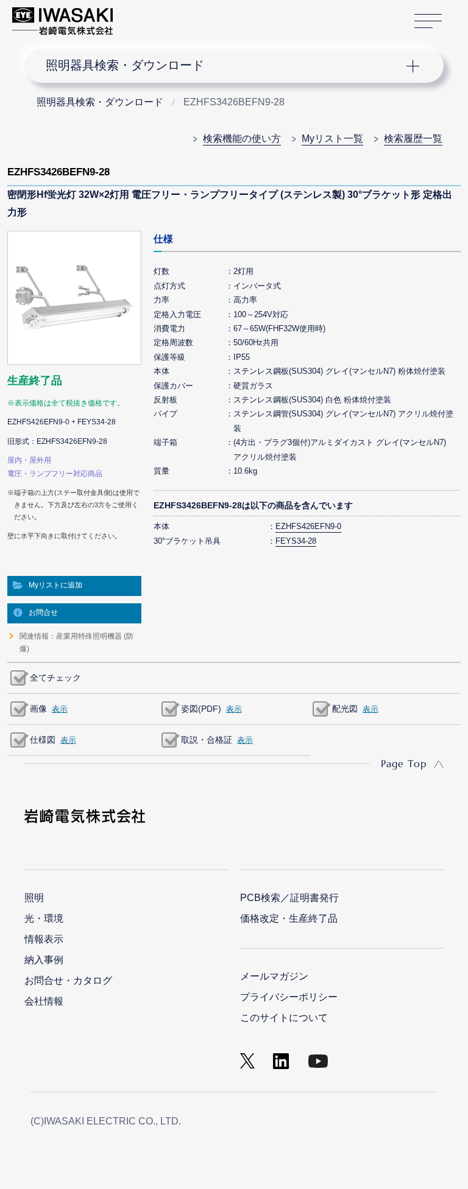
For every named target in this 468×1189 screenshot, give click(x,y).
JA (135, 15)
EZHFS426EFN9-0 (308, 526)
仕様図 (42, 740)
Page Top (404, 763)
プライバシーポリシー (289, 997)
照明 (34, 898)
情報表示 (43, 939)
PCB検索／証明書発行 (289, 898)
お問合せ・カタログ (68, 980)
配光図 (345, 709)
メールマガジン (274, 976)
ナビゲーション (224, 66)
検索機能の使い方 (242, 138)
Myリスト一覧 (332, 138)
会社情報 (43, 1001)
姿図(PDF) (201, 709)
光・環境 (43, 918)
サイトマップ (428, 21)
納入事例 (43, 960)
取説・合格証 (206, 740)
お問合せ (43, 612)
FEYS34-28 (295, 540)
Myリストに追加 (55, 585)
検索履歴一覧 (413, 138)
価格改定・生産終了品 (289, 918)
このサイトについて (284, 1017)
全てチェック (55, 677)
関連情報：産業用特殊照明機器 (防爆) (76, 642)
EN (154, 15)
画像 (38, 709)
